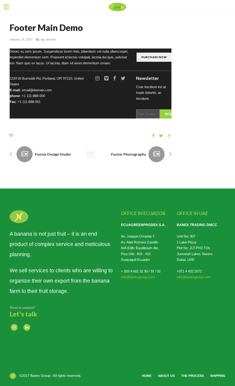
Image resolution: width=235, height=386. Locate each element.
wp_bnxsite (48, 39)
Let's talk (23, 314)
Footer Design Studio (53, 154)
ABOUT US (166, 376)
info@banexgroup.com (138, 277)
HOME (146, 376)
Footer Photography (128, 154)
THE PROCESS (192, 376)
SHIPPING (217, 376)
